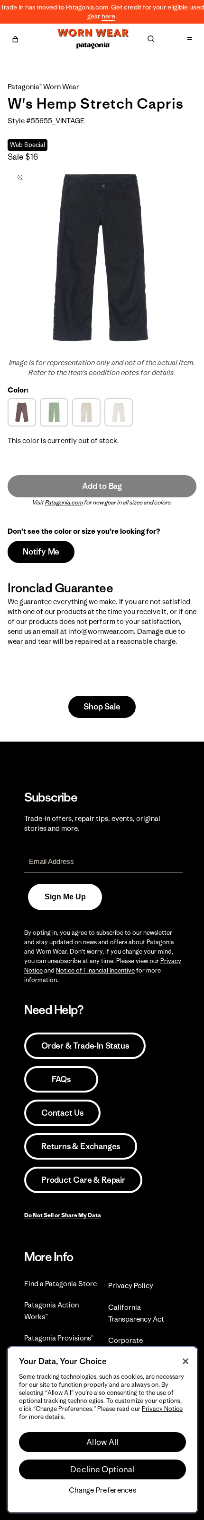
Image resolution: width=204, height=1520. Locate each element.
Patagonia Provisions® (58, 1337)
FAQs (61, 1079)
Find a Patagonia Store (60, 1283)
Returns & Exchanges (80, 1146)
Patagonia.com (64, 502)
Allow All (102, 1442)
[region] (102, 1429)
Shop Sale (101, 706)
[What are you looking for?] (150, 38)
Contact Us (62, 1113)
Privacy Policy (130, 1285)
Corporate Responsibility (131, 1346)
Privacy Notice (162, 1409)
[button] (15, 37)
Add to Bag (102, 486)
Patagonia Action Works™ (51, 1310)
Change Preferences (102, 1490)
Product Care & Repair (83, 1180)
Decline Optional (102, 1469)
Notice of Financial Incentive (95, 970)
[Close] (185, 1361)
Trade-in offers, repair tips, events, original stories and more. (92, 823)
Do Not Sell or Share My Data (62, 1215)
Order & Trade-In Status (85, 1046)
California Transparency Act (136, 1313)
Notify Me (41, 552)
